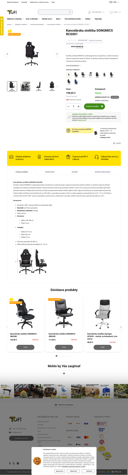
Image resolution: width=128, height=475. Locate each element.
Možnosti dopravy (12, 2)
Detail (25, 347)
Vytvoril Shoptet (100, 472)
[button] (56, 356)
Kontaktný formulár (21, 438)
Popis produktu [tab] (22, 172)
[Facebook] (10, 463)
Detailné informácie (72, 65)
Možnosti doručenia (101, 100)
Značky (40, 446)
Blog (53, 2)
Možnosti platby (43, 434)
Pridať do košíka (92, 106)
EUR (114, 2)
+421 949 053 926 (19, 429)
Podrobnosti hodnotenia (95, 40)
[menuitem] (15, 19)
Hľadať (70, 12)
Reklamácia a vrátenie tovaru (39, 2)
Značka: (75, 52)
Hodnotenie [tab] (49, 172)
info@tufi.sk (17, 432)
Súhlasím (89, 471)
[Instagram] (14, 463)
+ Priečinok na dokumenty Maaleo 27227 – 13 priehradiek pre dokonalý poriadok (108, 133)
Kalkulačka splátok (75, 100)
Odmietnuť (73, 471)
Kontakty (24, 2)
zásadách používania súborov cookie (73, 466)
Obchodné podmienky (44, 437)
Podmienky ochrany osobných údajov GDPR (49, 441)
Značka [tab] (75, 172)
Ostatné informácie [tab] (102, 172)
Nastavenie (59, 471)
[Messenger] (18, 463)
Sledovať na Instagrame (65, 405)
